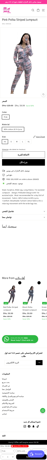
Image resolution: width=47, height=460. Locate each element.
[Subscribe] (39, 362)
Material (6, 124)
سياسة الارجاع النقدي (9, 407)
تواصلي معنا (7, 217)
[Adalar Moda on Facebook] (29, 426)
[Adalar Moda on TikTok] (38, 426)
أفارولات (20, 278)
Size (23, 136)
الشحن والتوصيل (8, 400)
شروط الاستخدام (8, 410)
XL (29, 141)
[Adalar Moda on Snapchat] (33, 426)
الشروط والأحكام (8, 403)
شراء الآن (24, 162)
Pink (5, 117)
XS (5, 141)
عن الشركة (6, 386)
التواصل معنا (6, 389)
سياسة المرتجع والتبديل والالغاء (13, 396)
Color (4, 112)
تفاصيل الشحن (8, 211)
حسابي (4, 414)
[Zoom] (43, 94)
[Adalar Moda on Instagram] (25, 426)
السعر (4, 101)
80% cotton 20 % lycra (13, 129)
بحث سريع (6, 382)
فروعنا (4, 379)
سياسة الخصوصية (8, 393)
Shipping (5, 149)
